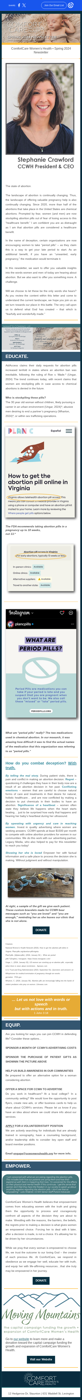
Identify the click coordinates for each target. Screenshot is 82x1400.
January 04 (35, 955)
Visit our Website (41, 1359)
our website (21, 1339)
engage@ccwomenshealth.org (33, 1153)
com (48, 959)
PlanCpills (9, 955)
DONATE (41, 930)
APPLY (10, 1125)
